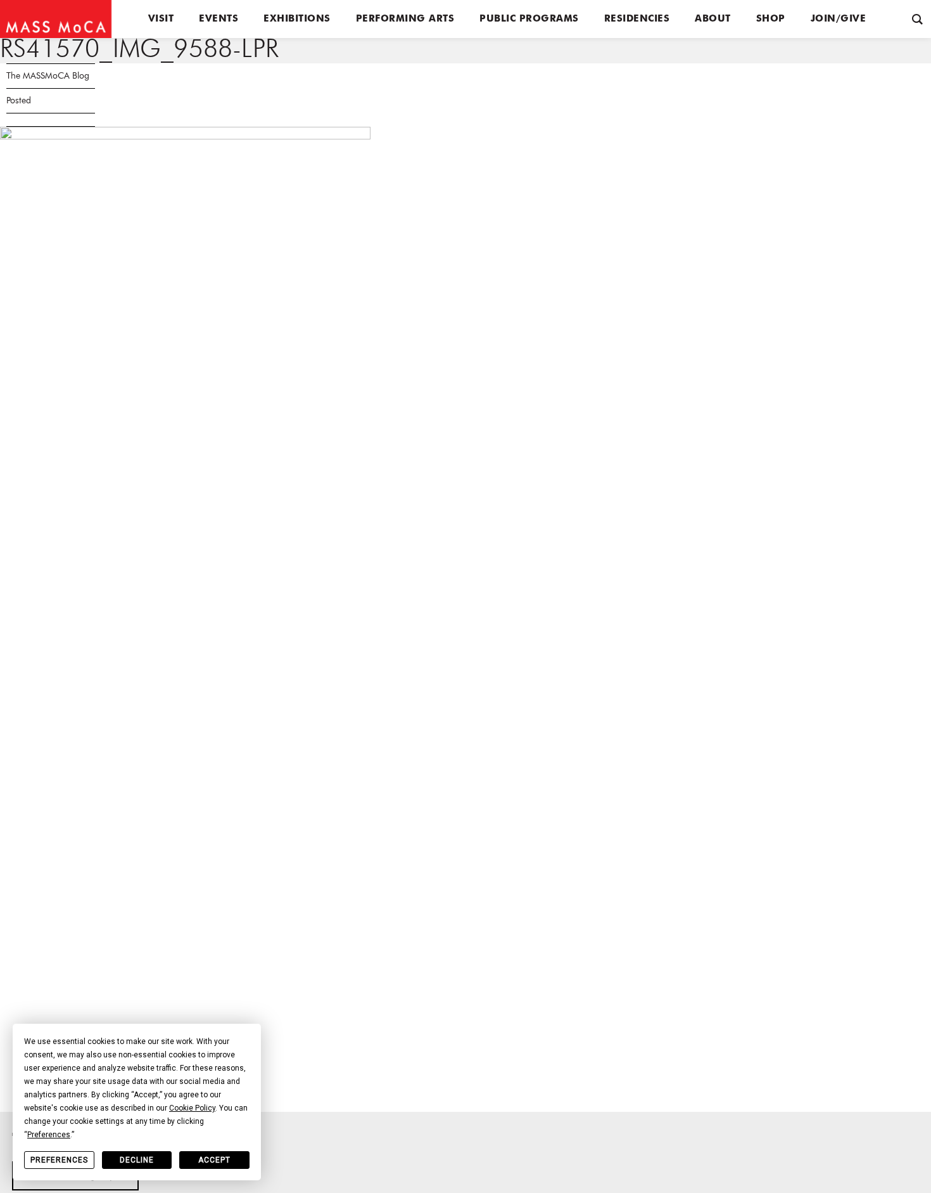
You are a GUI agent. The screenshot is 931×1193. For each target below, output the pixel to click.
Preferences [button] (48, 1134)
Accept (214, 1160)
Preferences (59, 1160)
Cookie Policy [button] (192, 1108)
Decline (137, 1160)
